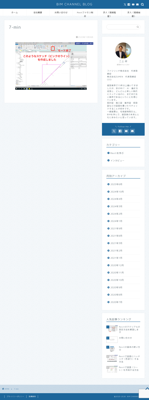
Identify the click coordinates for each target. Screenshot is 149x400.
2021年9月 (116, 228)
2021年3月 (116, 243)
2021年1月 (116, 257)
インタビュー (117, 160)
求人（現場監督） (109, 13)
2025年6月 (116, 184)
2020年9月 (116, 287)
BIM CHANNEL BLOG (74, 4)
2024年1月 (116, 221)
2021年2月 (116, 250)
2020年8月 (116, 294)
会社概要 (37, 12)
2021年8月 (116, 235)
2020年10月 (117, 280)
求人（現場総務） (133, 13)
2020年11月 (117, 272)
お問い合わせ (61, 12)
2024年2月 (116, 213)
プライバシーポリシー (15, 396)
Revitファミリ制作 (85, 13)
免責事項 (32, 396)
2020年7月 (116, 302)
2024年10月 (117, 191)
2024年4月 (116, 199)
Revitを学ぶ (117, 153)
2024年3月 (116, 206)
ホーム (14, 12)
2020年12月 (117, 265)
